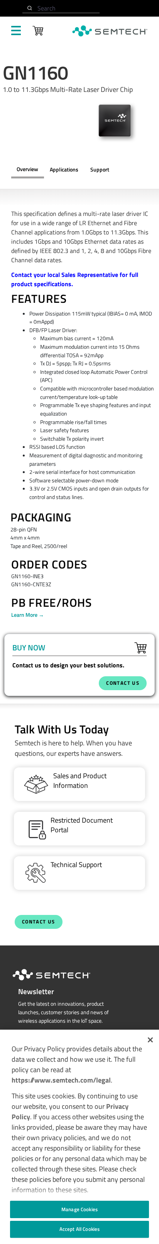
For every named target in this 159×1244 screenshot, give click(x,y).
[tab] (99, 170)
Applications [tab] (64, 169)
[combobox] (61, 8)
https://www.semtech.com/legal (61, 1080)
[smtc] (110, 31)
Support (99, 169)
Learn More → (27, 615)
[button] (150, 1039)
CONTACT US (122, 683)
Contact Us (38, 921)
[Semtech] (59, 982)
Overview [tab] (27, 169)
